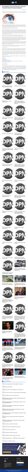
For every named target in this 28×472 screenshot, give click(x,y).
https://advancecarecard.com (14, 28)
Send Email (5, 59)
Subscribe (20, 464)
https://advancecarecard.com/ (8, 61)
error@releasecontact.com (15, 67)
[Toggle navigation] (16, 2)
